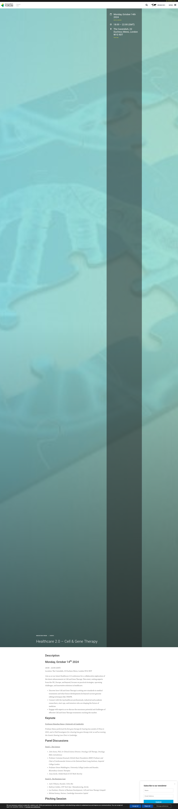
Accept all (135, 806)
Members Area (172, 0)
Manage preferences (162, 806)
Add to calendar (118, 20)
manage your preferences (32, 807)
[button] (147, 3)
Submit (158, 802)
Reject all (147, 806)
